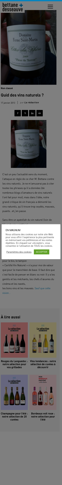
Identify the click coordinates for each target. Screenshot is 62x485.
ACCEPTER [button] (41, 251)
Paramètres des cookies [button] (18, 252)
